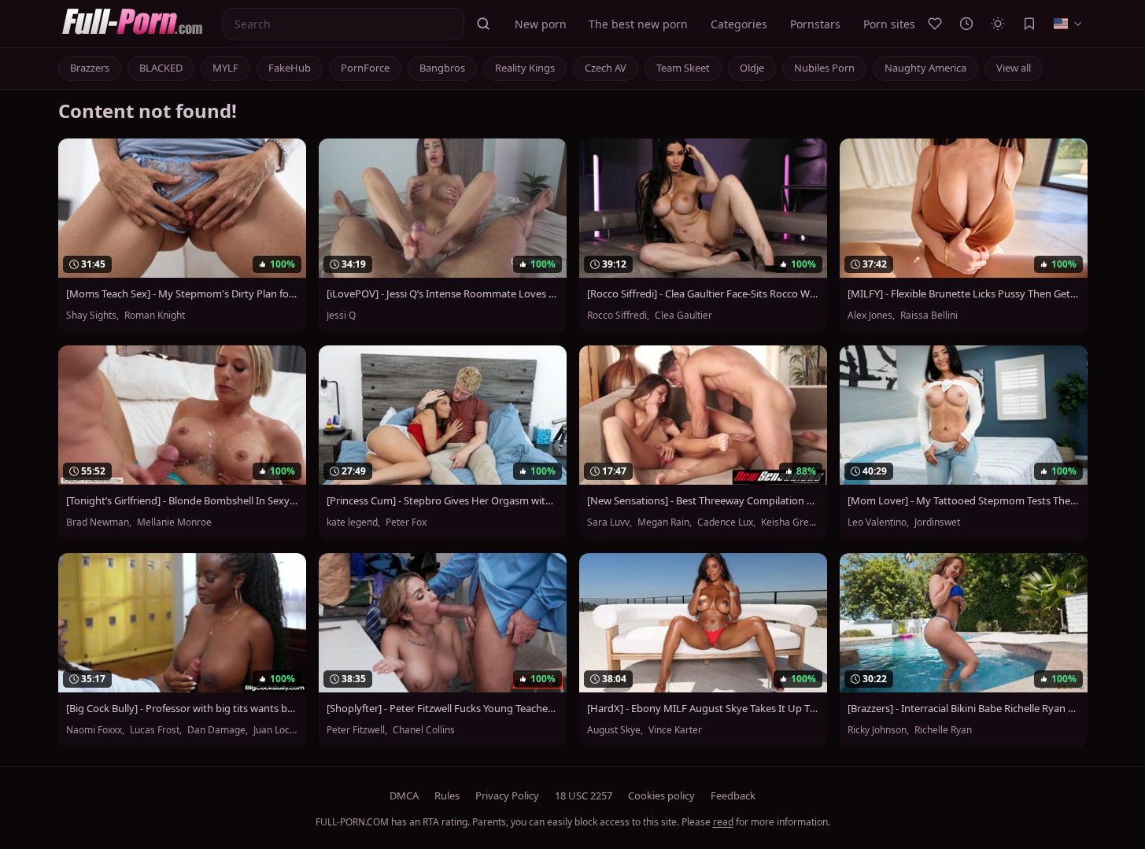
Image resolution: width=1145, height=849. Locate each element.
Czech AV (605, 68)
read (723, 822)
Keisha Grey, (789, 523)
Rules (447, 795)
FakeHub (289, 68)
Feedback (733, 795)
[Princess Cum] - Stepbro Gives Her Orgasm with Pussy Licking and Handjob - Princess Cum (443, 501)
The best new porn (638, 24)
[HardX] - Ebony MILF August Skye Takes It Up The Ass (703, 708)
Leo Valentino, (879, 523)
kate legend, (354, 523)
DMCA (404, 795)
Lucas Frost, (157, 729)
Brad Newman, (100, 523)
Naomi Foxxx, (96, 729)
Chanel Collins (424, 729)
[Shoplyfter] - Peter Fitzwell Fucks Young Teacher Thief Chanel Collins (443, 708)
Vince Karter (675, 729)
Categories (739, 24)
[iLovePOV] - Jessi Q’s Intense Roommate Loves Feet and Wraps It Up (443, 293)
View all (1013, 68)
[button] (483, 23)
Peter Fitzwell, (358, 729)
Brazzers (89, 68)
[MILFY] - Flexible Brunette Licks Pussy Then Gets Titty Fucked (964, 293)
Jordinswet (937, 523)
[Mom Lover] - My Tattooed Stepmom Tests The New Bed (964, 501)
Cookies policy (661, 795)
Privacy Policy (507, 795)
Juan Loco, (276, 729)
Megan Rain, (665, 523)
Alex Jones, (872, 315)
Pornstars (815, 24)
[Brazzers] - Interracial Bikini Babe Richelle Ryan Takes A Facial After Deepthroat (964, 708)
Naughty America (925, 68)
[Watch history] (966, 23)
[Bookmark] (1029, 23)
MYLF (225, 68)
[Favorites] (935, 23)
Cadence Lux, (727, 523)
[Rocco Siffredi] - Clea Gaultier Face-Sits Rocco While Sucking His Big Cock (703, 293)
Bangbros (442, 68)
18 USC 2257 (583, 795)
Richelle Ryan (943, 729)
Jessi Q (341, 315)
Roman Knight (154, 315)
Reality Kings (525, 68)
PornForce (365, 68)
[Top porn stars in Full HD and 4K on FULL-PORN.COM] (137, 23)
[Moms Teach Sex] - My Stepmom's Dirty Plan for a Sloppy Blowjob (182, 293)
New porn (541, 24)
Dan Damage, (218, 729)
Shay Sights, (93, 315)
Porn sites (889, 24)
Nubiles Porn (824, 68)
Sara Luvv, (610, 523)
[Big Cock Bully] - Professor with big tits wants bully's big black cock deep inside (182, 708)
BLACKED (161, 68)
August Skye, (616, 729)
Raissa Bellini (929, 315)
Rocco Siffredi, (619, 315)
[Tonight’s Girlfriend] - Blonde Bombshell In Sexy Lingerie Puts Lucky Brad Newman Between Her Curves (182, 501)
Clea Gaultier (683, 315)
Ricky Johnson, (879, 729)
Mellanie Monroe (174, 523)
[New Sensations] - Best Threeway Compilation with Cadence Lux (703, 501)
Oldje (752, 68)
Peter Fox (406, 523)
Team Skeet (683, 68)
